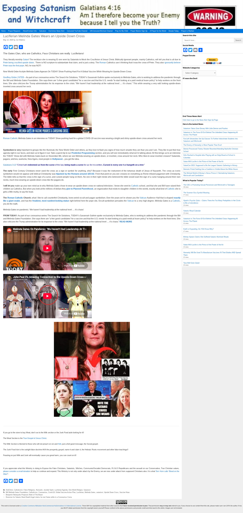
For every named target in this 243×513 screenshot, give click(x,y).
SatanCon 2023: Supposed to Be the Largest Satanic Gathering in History (210, 165)
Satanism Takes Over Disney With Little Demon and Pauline (205, 128)
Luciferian (80, 492)
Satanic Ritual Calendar (192, 211)
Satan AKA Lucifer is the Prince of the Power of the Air (203, 161)
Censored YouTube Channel (77, 31)
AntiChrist (9, 490)
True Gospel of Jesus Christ (34, 438)
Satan (25, 59)
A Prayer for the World (158, 31)
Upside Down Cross (111, 492)
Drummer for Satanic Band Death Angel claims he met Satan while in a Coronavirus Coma (39, 497)
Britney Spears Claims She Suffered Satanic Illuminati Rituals (206, 237)
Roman (102, 62)
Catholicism (18, 490)
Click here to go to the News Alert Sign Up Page (200, 120)
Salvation (42, 31)
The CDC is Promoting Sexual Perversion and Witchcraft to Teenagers (209, 185)
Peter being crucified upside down (18, 62)
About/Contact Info (30, 31)
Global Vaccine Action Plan (66, 492)
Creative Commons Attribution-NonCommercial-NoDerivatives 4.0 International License (51, 506)
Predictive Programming (83, 153)
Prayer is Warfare (187, 31)
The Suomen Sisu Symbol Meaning (196, 193)
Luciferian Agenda (61, 490)
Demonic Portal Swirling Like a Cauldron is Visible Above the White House (210, 169)
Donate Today (174, 31)
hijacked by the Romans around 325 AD (75, 174)
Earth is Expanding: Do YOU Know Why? (198, 229)
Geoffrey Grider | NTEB (13, 77)
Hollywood (57, 159)
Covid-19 (51, 492)
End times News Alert (56, 31)
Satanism (87, 490)
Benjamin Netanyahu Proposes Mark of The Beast (24, 495)
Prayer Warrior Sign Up (138, 31)
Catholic (14, 138)
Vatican (143, 198)
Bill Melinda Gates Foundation (17, 492)
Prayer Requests (14, 31)
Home (3, 31)
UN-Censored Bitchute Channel (101, 31)
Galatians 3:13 (9, 165)
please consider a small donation (16, 471)
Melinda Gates (90, 492)
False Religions (29, 490)
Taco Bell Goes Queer (191, 263)
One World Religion (76, 490)
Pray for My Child (121, 31)
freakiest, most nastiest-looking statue (50, 201)
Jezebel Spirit (49, 490)
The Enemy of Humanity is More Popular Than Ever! (202, 145)
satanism (99, 492)
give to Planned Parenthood (79, 189)
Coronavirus (42, 492)
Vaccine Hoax (124, 492)
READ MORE (126, 222)
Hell (59, 444)
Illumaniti (39, 490)
